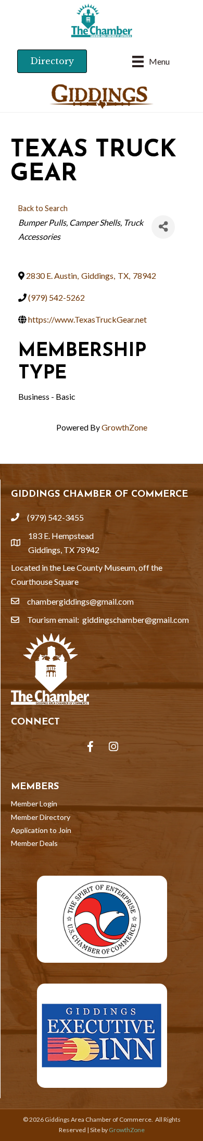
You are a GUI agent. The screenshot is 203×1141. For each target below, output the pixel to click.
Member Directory (40, 817)
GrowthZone (124, 427)
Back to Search (43, 208)
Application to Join (41, 830)
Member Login (34, 803)
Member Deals (34, 843)
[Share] (163, 227)
